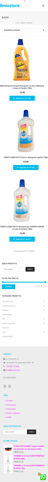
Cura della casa (7, 301)
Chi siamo (9, 401)
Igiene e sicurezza (8, 323)
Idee (3, 319)
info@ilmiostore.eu (13, 370)
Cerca (30, 269)
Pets (4, 332)
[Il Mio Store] (10, 5)
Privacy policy (11, 409)
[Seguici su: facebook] (4, 386)
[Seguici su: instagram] (9, 386)
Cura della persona (8, 306)
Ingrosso (5, 328)
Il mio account (11, 405)
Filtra (8, 287)
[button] (22, 98)
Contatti (8, 417)
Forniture (5, 310)
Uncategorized (7, 336)
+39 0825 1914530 (12, 366)
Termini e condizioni (13, 413)
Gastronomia (6, 315)
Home (17, 23)
